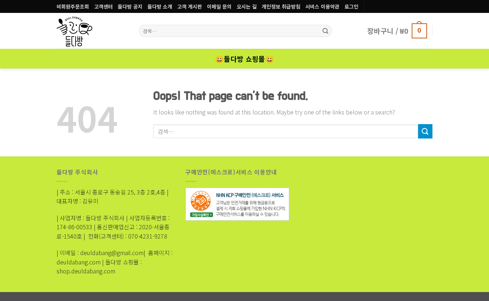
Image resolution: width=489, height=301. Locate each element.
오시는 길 (247, 6)
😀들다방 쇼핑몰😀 (244, 59)
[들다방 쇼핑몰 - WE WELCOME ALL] (83, 31)
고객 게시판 (189, 6)
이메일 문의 (219, 6)
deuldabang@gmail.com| (112, 252)
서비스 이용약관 (322, 6)
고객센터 (103, 6)
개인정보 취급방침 (281, 6)
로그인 (351, 6)
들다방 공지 (130, 6)
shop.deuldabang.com (86, 271)
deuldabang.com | (80, 262)
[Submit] (425, 131)
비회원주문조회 (73, 6)
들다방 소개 (159, 6)
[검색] (325, 31)
